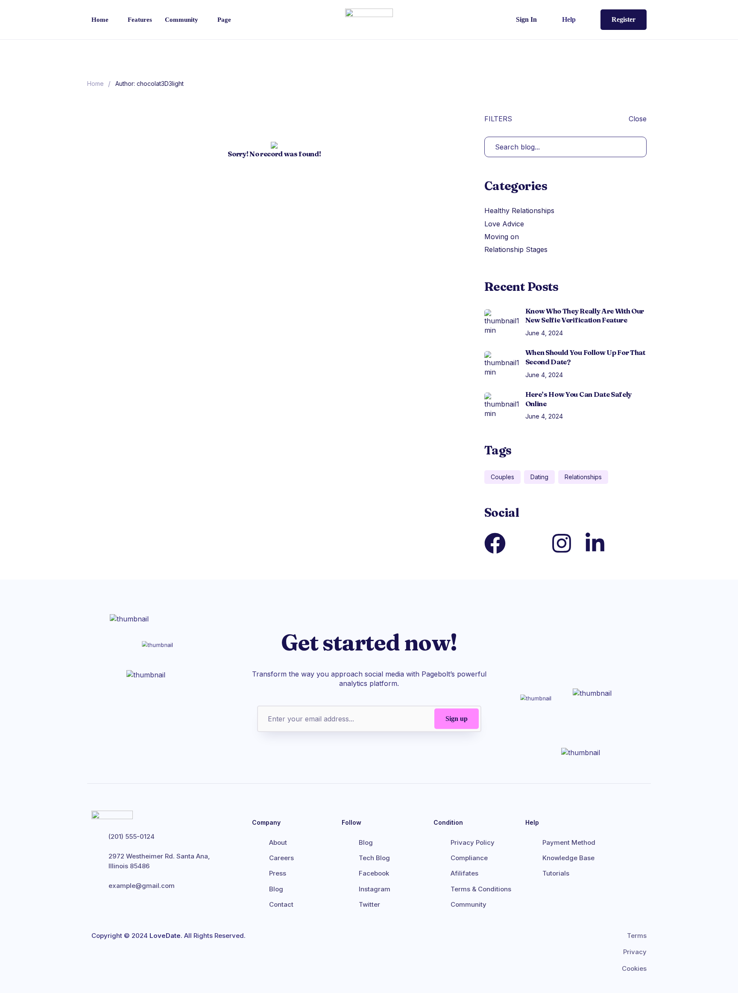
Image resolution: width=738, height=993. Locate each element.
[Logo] (369, 20)
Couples (502, 476)
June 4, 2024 (544, 333)
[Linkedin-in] (595, 543)
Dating (539, 476)
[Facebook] (495, 543)
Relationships (583, 476)
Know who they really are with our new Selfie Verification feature (584, 316)
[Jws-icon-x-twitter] (528, 543)
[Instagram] (561, 543)
